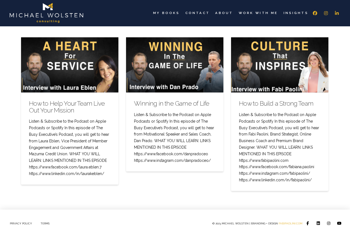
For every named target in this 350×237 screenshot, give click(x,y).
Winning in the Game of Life (171, 103)
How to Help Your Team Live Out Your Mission (67, 107)
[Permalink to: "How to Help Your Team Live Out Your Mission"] (69, 64)
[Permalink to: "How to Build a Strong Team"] (279, 64)
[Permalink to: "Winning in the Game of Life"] (174, 64)
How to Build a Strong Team (276, 103)
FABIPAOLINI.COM (290, 223)
